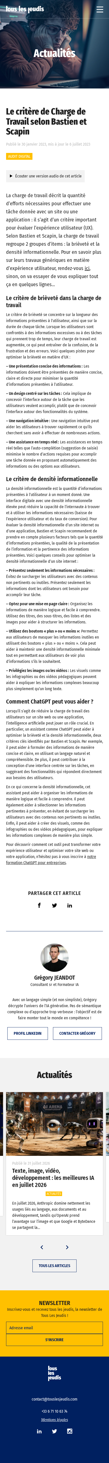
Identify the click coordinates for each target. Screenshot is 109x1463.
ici (87, 268)
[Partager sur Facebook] (39, 905)
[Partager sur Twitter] (54, 905)
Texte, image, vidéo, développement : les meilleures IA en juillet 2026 (53, 1177)
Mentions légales (54, 1419)
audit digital (19, 156)
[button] (42, 1247)
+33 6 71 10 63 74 (54, 1411)
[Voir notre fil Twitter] (54, 1431)
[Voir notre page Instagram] (70, 1431)
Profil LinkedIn (28, 1033)
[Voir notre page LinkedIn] (39, 1431)
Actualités (54, 53)
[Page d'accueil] (25, 9)
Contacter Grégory (77, 1033)
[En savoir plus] (54, 1124)
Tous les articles (54, 1265)
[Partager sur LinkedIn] (70, 905)
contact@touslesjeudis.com (54, 1399)
